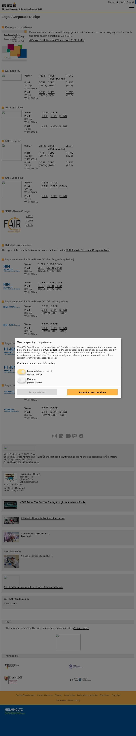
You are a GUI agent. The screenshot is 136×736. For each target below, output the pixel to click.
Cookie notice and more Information (36, 363)
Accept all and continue (92, 392)
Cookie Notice (52, 349)
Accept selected (37, 392)
